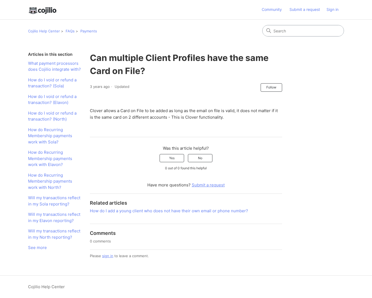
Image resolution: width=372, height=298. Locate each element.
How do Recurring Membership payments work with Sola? (50, 136)
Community (272, 9)
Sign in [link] (333, 9)
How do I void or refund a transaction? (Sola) (52, 83)
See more (37, 247)
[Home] (42, 10)
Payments (88, 31)
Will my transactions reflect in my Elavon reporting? (54, 217)
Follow (271, 87)
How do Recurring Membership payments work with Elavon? (50, 158)
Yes (172, 158)
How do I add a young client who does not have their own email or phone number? (169, 210)
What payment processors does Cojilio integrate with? (54, 66)
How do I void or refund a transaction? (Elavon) (52, 99)
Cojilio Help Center (44, 31)
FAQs (70, 31)
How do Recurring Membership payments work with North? (50, 181)
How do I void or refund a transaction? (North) (52, 116)
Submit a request (304, 9)
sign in (107, 256)
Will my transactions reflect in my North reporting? (54, 234)
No (200, 158)
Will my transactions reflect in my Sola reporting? (54, 201)
